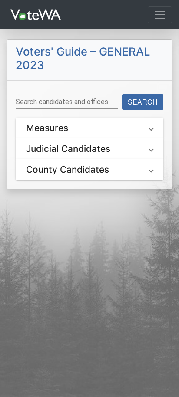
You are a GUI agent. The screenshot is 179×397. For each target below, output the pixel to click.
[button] (89, 128)
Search (143, 102)
